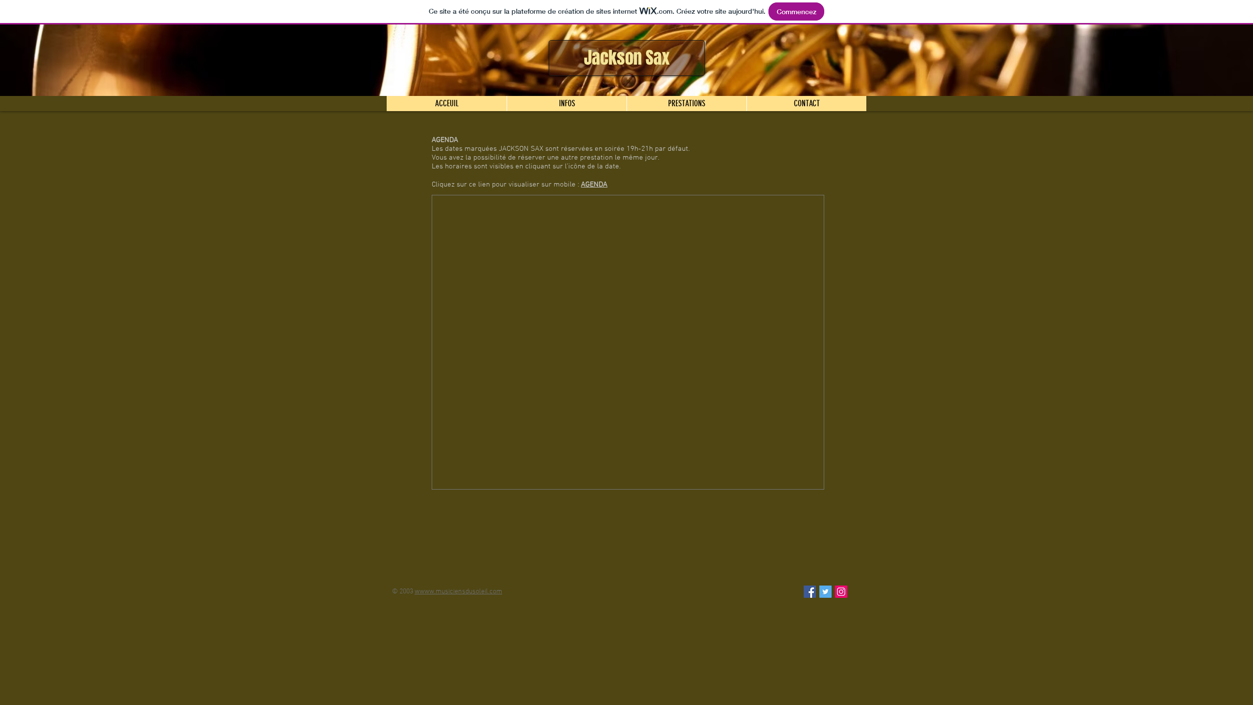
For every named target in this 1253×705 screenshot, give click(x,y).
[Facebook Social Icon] (810, 592)
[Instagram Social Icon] (841, 592)
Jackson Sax (627, 57)
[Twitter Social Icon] (825, 592)
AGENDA (594, 184)
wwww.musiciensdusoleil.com (458, 592)
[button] (566, 103)
